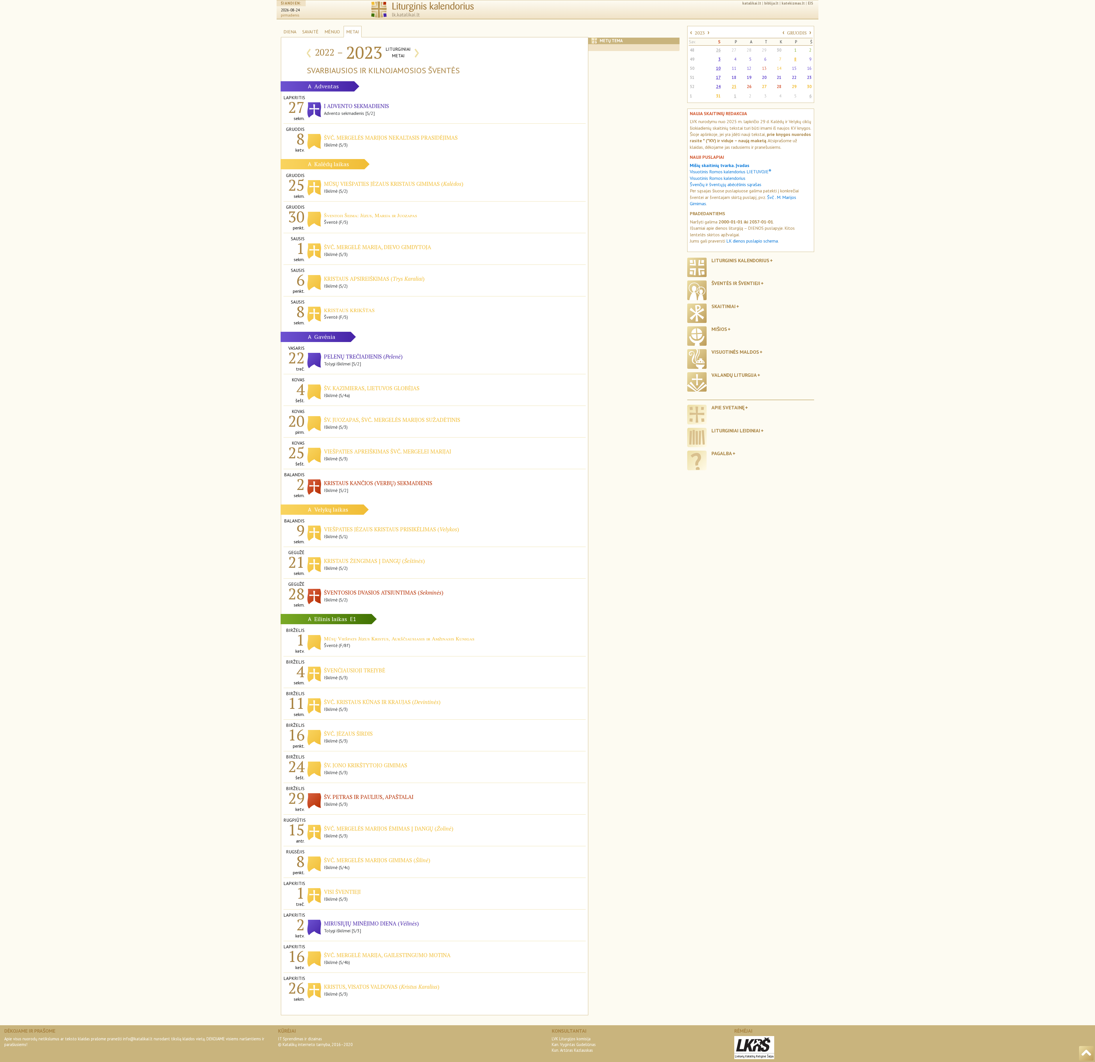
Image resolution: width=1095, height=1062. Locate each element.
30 (779, 50)
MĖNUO (332, 31)
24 (718, 86)
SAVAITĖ (310, 31)
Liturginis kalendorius (740, 260)
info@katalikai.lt (138, 1038)
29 (764, 50)
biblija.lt (771, 3)
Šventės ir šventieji (735, 283)
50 (692, 68)
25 (734, 86)
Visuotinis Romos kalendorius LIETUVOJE (730, 171)
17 (718, 77)
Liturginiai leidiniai (735, 430)
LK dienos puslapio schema (752, 241)
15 (794, 68)
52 (692, 86)
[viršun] (1086, 1053)
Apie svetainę (728, 407)
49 (692, 59)
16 (809, 68)
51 (692, 77)
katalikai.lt (751, 3)
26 (718, 50)
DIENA (289, 31)
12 (749, 68)
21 (779, 77)
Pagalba (721, 453)
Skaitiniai (723, 306)
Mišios (719, 329)
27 (734, 50)
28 (749, 50)
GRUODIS (797, 33)
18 (734, 77)
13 (764, 68)
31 (718, 96)
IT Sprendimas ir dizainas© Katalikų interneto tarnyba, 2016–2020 (315, 1041)
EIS (810, 3)
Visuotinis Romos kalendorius (717, 178)
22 (794, 77)
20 (764, 77)
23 (809, 77)
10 (718, 68)
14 (779, 68)
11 (734, 68)
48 (692, 50)
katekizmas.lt (793, 3)
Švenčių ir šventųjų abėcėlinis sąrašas (725, 184)
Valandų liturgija (734, 375)
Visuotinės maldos (735, 352)
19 (749, 77)
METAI (352, 31)
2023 (700, 33)
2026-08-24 (290, 10)
